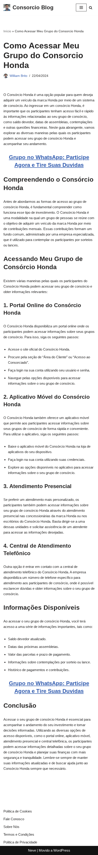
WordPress (61, 850)
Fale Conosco (13, 819)
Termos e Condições (18, 834)
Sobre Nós (11, 827)
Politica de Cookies (17, 811)
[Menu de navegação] (81, 7)
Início (7, 31)
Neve (32, 850)
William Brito (18, 76)
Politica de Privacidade (20, 842)
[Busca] (90, 7)
